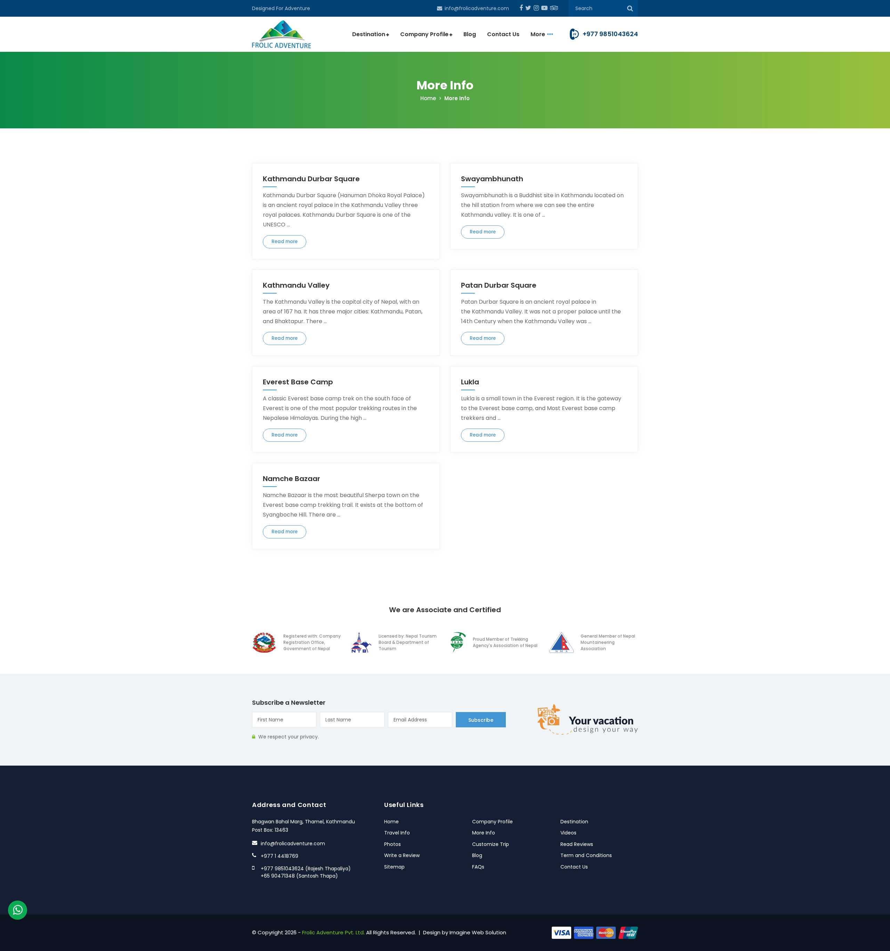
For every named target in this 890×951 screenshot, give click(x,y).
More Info (483, 832)
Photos (392, 844)
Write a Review (402, 855)
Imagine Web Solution (478, 932)
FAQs (478, 866)
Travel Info (397, 832)
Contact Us (503, 34)
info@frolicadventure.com (477, 8)
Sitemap (394, 866)
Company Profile (424, 34)
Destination (368, 34)
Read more (285, 241)
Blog (469, 34)
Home (428, 98)
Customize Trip (490, 844)
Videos (568, 832)
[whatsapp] (17, 910)
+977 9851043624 (610, 34)
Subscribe (480, 720)
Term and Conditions (586, 855)
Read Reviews (576, 844)
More (538, 34)
